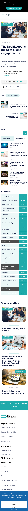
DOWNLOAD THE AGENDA (14, 8)
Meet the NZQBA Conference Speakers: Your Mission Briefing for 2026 (18, 182)
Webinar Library (5, 42)
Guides (3, 476)
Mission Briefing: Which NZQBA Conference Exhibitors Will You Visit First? (17, 164)
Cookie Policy (5, 441)
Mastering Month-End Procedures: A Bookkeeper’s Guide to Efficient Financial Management (12, 360)
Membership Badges (8, 485)
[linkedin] (14, 86)
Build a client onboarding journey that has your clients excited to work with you (18, 154)
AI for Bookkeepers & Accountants (16, 144)
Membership (4, 403)
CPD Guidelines (6, 467)
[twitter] (10, 86)
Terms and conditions (8, 427)
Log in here (19, 81)
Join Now (7, 75)
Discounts (4, 471)
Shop (11, 403)
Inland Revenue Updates (9, 480)
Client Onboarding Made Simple (13, 329)
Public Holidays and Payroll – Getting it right (13, 392)
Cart (15, 403)
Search (4, 129)
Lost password (14, 406)
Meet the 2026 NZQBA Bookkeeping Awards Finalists (17, 173)
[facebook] (6, 86)
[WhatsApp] (12, 458)
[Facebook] (2, 458)
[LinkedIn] (5, 458)
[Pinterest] (10, 458)
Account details (22, 403)
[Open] (26, 15)
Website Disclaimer (7, 436)
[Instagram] (7, 458)
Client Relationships (12, 95)
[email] (18, 86)
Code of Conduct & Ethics (9, 432)
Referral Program (6, 489)
